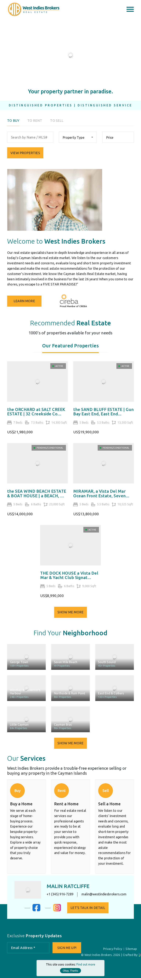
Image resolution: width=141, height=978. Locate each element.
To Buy (13, 120)
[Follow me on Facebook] (36, 910)
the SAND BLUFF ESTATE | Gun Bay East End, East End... (103, 411)
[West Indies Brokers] (33, 9)
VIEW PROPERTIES (25, 153)
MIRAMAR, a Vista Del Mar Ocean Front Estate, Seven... (101, 493)
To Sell (56, 120)
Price (110, 137)
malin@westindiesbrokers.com (104, 894)
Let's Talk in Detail (87, 907)
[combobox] (78, 137)
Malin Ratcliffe (68, 886)
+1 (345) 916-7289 (60, 894)
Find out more (85, 964)
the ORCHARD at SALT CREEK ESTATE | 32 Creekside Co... (36, 411)
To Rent (34, 120)
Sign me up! (66, 948)
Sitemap (131, 948)
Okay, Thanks (70, 970)
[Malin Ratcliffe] (28, 890)
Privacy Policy (112, 948)
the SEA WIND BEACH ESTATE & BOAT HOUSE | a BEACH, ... (36, 493)
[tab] (70, 348)
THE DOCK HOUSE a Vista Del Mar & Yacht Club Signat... (69, 575)
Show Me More (70, 612)
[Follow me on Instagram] (57, 910)
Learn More (24, 301)
